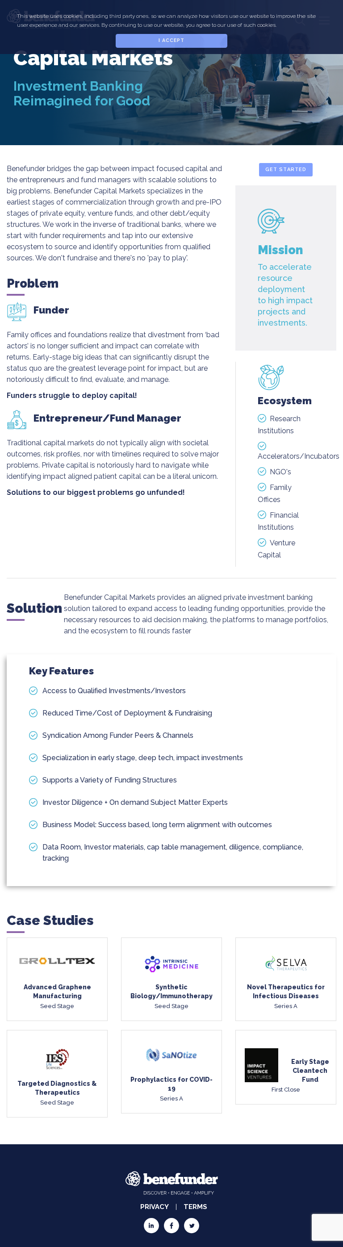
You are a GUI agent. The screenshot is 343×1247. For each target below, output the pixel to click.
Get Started (285, 169)
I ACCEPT (172, 40)
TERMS (195, 1207)
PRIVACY (154, 1207)
